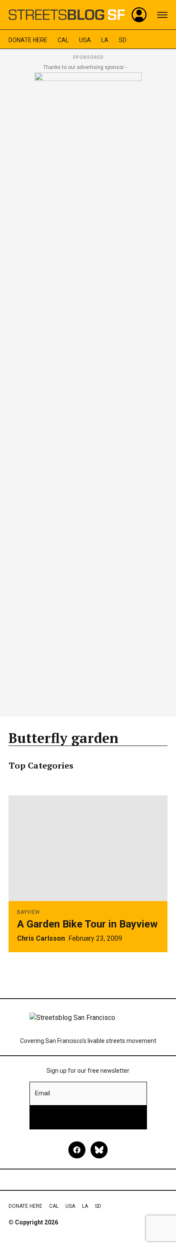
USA (85, 40)
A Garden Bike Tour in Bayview (87, 924)
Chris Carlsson (41, 938)
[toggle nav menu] (162, 15)
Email (42, 1093)
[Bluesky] (99, 1149)
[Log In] (139, 15)
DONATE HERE (28, 40)
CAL (63, 40)
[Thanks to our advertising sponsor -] (88, 391)
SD (122, 40)
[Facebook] (76, 1149)
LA (105, 40)
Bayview (28, 912)
